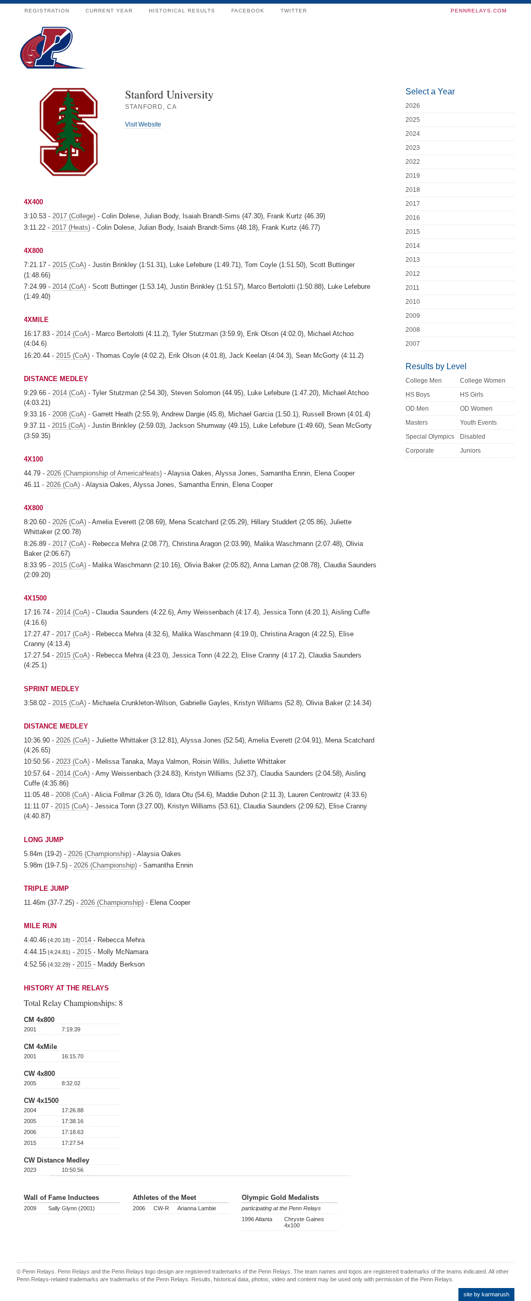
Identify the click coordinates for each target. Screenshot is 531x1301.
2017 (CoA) (69, 544)
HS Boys (418, 394)
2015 (85, 952)
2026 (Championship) (99, 854)
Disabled (472, 436)
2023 (413, 147)
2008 (413, 329)
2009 (413, 315)
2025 (413, 119)
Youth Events (478, 422)
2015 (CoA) (69, 265)
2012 (413, 273)
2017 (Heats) (71, 227)
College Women (483, 380)
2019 (413, 175)
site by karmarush (486, 1294)
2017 (413, 203)
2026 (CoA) (63, 484)
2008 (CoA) (69, 414)
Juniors (470, 450)
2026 (413, 105)
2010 (413, 301)
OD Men (417, 408)
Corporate (420, 450)
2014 (85, 940)
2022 (413, 161)
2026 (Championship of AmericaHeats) (104, 473)
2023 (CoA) (73, 761)
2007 (413, 343)
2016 (413, 217)
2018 (413, 189)
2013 (413, 259)
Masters (417, 422)
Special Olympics (430, 436)
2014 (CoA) (69, 286)
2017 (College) (73, 216)
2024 (413, 133)
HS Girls (471, 394)
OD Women (476, 408)
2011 (413, 287)
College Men (424, 380)
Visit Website (143, 124)
